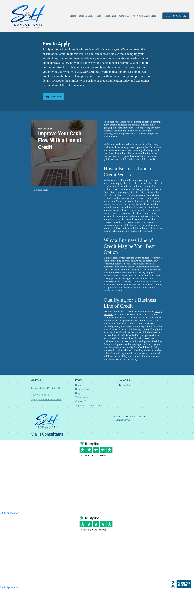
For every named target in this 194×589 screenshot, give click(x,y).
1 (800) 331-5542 (40, 394)
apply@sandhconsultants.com (46, 399)
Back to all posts (40, 190)
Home (73, 16)
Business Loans (86, 16)
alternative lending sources (138, 350)
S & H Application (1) (11, 512)
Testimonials (110, 16)
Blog (99, 16)
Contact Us (124, 16)
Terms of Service (122, 420)
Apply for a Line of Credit (144, 16)
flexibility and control (140, 186)
